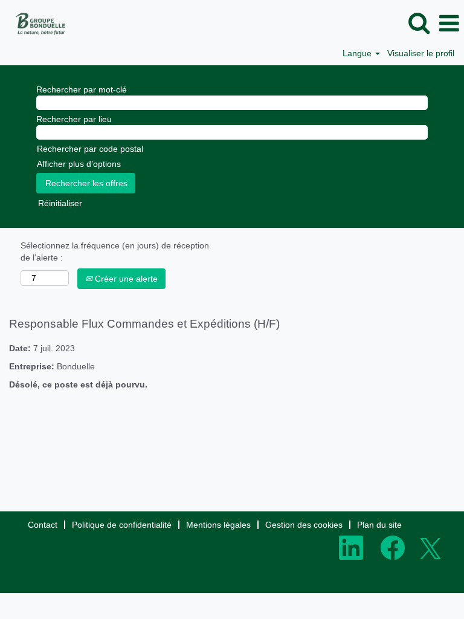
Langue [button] (358, 53)
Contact (42, 525)
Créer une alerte (125, 279)
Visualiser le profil (420, 53)
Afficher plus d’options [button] (79, 164)
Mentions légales (218, 525)
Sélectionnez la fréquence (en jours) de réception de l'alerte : (115, 251)
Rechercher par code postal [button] (90, 149)
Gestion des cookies (304, 525)
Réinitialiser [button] (60, 203)
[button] (449, 23)
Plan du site (379, 525)
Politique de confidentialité (122, 525)
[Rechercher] (419, 22)
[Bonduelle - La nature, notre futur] (36, 23)
